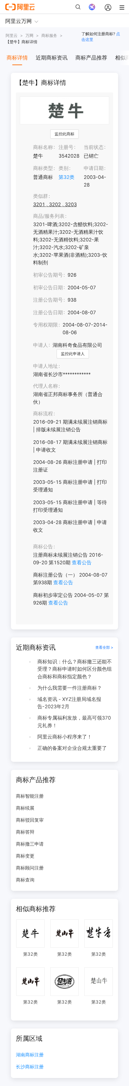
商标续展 (25, 808)
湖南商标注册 (30, 1054)
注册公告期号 (48, 300)
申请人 (40, 345)
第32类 (66, 177)
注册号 (66, 147)
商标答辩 (25, 832)
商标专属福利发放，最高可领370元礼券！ (74, 722)
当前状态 (94, 147)
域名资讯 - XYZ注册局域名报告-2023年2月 (69, 703)
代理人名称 (45, 386)
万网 (29, 35)
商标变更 (25, 856)
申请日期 (94, 168)
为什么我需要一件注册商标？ (69, 688)
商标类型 (43, 168)
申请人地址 (45, 366)
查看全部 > (104, 647)
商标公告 (43, 547)
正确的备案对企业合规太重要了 (72, 748)
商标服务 (49, 35)
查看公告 (82, 563)
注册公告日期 (48, 313)
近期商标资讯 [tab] (51, 57)
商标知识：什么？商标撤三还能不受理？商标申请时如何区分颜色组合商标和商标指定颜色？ (74, 669)
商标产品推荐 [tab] (91, 57)
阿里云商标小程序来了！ (64, 737)
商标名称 (43, 147)
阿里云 (12, 35)
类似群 (40, 196)
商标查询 (25, 879)
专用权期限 (45, 325)
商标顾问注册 (30, 868)
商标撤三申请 (30, 844)
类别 (63, 168)
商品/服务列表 (48, 216)
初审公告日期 (48, 288)
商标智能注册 (30, 796)
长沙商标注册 (30, 1066)
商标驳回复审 (30, 820)
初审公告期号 (48, 275)
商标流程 (43, 414)
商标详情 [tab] (17, 57)
